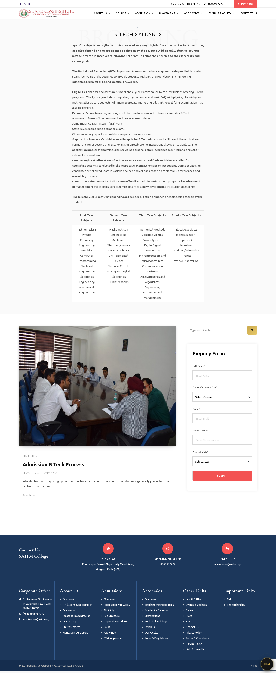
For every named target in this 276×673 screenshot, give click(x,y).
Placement (167, 13)
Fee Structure (112, 615)
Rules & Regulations (156, 638)
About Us (100, 13)
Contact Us (248, 13)
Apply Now (245, 3)
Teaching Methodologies (159, 604)
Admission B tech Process (53, 464)
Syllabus (150, 626)
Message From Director (76, 615)
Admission (142, 13)
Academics (192, 13)
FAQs (107, 626)
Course (121, 13)
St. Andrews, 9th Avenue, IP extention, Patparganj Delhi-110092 (37, 603)
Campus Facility (220, 13)
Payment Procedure (115, 621)
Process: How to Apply (117, 604)
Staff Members (71, 626)
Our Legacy (69, 621)
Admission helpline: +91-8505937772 (197, 3)
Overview (68, 599)
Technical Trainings (156, 621)
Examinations (152, 615)
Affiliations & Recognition (77, 604)
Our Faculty (151, 632)
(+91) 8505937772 (33, 613)
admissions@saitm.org (36, 619)
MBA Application (113, 638)
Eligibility (109, 610)
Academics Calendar (156, 610)
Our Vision (69, 610)
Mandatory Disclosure (75, 632)
